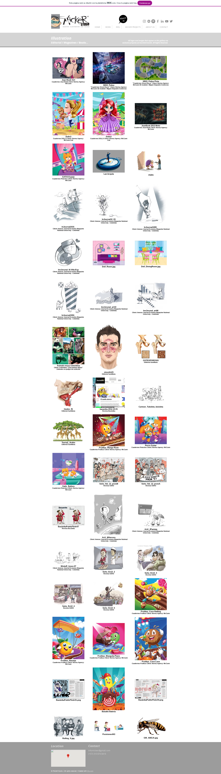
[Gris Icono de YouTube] (167, 21)
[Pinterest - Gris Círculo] (153, 21)
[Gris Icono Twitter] (171, 21)
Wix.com (90, 771)
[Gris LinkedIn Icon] (162, 21)
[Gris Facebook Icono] (158, 21)
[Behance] (149, 21)
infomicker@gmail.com (99, 750)
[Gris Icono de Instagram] (144, 21)
